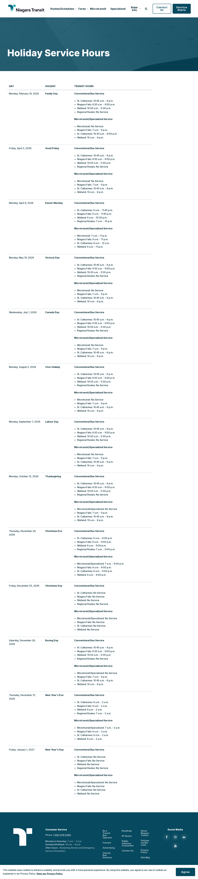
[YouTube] (175, 845)
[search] (146, 8)
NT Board (126, 836)
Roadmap (127, 831)
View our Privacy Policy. (49, 873)
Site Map (145, 857)
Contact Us (161, 8)
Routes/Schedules (62, 8)
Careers (107, 842)
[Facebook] (166, 837)
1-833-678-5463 (62, 835)
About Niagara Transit (145, 833)
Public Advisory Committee (128, 843)
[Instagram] (175, 837)
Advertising (109, 848)
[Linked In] (184, 837)
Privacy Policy (145, 851)
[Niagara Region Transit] (26, 8)
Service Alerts (181, 8)
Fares (82, 8)
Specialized (118, 8)
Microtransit (98, 8)
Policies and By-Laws (145, 842)
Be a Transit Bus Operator (107, 834)
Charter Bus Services (107, 855)
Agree (185, 871)
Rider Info (134, 9)
